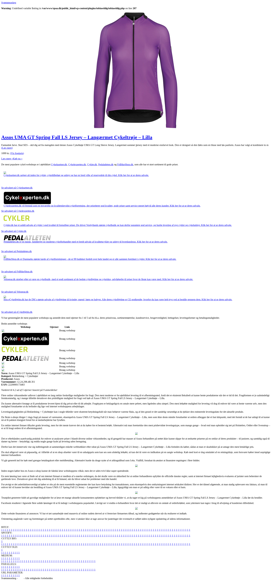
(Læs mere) (7, 148)
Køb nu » (17, 158)
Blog (20, 578)
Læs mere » (7, 158)
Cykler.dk (92, 164)
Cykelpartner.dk (59, 164)
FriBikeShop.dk (125, 164)
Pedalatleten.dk (105, 164)
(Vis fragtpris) (17, 153)
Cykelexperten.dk (77, 164)
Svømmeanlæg (8, 2)
